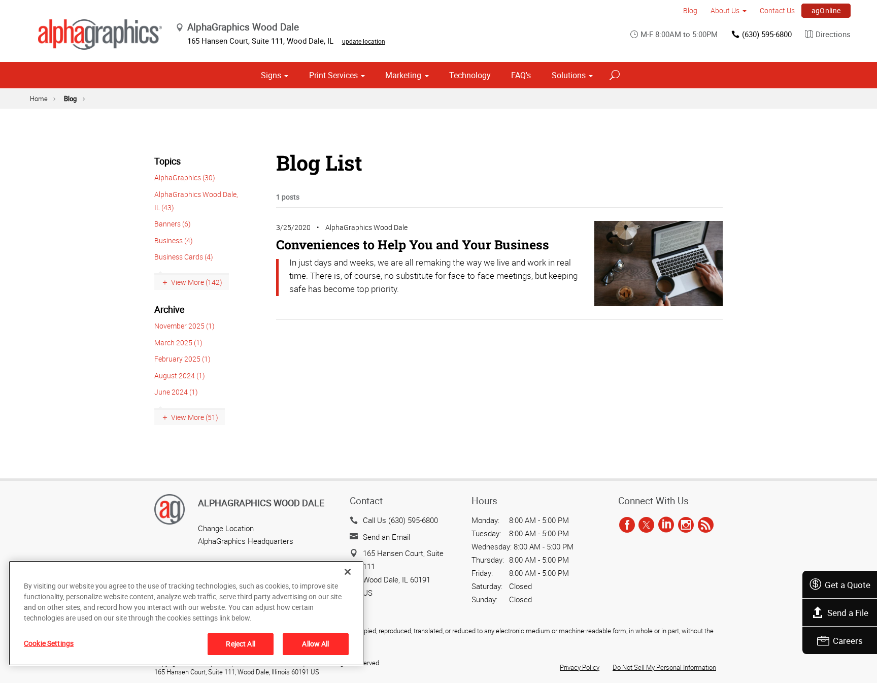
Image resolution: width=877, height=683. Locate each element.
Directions (833, 34)
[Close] (347, 572)
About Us (725, 10)
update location (363, 41)
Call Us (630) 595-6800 (400, 520)
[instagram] (686, 525)
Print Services (333, 75)
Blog (690, 10)
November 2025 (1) (184, 326)
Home (39, 98)
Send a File (847, 613)
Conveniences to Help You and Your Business (412, 244)
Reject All (240, 643)
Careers (848, 640)
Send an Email (386, 537)
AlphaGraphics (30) (184, 177)
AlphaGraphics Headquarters (245, 541)
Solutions (569, 75)
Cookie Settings (49, 643)
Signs (271, 75)
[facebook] (627, 525)
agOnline (826, 10)
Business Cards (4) (183, 257)
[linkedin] (666, 525)
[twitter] (646, 525)
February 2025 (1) (182, 359)
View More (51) (194, 417)
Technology (470, 75)
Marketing (403, 75)
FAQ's (521, 75)
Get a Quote (847, 585)
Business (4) (173, 240)
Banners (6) (172, 224)
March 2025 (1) (178, 342)
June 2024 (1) (176, 392)
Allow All (315, 643)
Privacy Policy (579, 667)
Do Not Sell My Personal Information (664, 667)
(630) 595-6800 (767, 34)
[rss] (706, 525)
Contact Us (777, 10)
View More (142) (196, 282)
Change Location (226, 528)
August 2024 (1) (179, 375)
